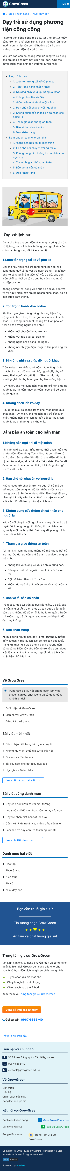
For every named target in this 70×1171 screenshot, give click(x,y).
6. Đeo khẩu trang (24, 132)
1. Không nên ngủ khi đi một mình (33, 102)
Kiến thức (11, 877)
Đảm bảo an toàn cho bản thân (28, 137)
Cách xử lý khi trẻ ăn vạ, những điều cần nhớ (33, 823)
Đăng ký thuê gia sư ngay (22, 1009)
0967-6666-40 (32, 1019)
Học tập (11, 864)
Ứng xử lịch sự (18, 76)
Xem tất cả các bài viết (21, 780)
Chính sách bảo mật (14, 1096)
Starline (20, 1165)
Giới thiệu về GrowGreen (21, 708)
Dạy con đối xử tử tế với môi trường (28, 804)
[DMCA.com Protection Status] (10, 1159)
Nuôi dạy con (41, 13)
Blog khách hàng (19, 13)
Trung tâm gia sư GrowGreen (37, 994)
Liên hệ (6, 1092)
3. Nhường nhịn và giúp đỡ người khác (36, 92)
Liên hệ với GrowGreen (20, 714)
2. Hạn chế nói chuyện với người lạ (34, 107)
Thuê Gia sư (13, 870)
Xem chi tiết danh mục (21, 840)
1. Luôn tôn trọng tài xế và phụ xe (33, 81)
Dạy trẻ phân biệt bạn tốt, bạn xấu (27, 817)
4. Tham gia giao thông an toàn (32, 122)
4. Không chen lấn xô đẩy (28, 97)
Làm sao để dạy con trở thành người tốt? (31, 830)
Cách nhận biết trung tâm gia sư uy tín (29, 744)
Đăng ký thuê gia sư (18, 721)
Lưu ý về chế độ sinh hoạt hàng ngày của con (34, 810)
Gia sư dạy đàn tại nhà (20, 757)
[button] (63, 4)
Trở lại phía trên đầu (14, 1035)
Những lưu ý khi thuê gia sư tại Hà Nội (29, 750)
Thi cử (9, 883)
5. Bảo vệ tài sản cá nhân (28, 127)
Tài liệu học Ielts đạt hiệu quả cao (26, 763)
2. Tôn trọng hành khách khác (31, 86)
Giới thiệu (8, 1087)
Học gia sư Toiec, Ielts (19, 770)
